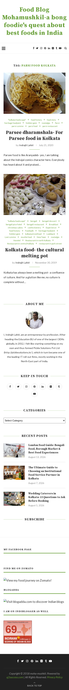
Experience (51, 227)
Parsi (57, 123)
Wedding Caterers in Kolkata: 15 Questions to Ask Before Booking (46, 497)
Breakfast (53, 224)
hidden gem (31, 123)
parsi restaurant (50, 126)
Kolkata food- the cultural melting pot (34, 253)
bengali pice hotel (14, 224)
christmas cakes (15, 227)
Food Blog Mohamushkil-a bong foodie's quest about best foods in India (34, 21)
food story (51, 120)
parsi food (33, 126)
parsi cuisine (18, 126)
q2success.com (15, 677)
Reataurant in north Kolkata (38, 240)
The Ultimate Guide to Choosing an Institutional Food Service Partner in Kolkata (44, 473)
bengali (33, 221)
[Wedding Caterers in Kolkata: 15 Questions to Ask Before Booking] (14, 499)
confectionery (34, 227)
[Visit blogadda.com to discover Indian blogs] (34, 602)
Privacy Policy (54, 677)
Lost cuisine (10, 237)
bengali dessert (49, 221)
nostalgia (46, 123)
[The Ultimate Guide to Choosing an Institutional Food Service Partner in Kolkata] (14, 473)
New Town (41, 237)
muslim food (26, 237)
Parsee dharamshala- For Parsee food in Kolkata (34, 136)
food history (36, 120)
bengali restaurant (35, 224)
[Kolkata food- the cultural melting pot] (34, 194)
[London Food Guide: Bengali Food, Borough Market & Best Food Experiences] (14, 450)
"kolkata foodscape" (17, 120)
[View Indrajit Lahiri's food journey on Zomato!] (28, 580)
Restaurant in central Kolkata (20, 243)
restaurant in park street (50, 243)
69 (11, 629)
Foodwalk (29, 231)
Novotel (17, 240)
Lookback (51, 234)
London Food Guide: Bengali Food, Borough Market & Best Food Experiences (46, 449)
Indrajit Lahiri (26, 145)
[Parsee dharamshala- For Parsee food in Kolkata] (34, 93)
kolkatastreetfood (33, 234)
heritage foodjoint (12, 123)
